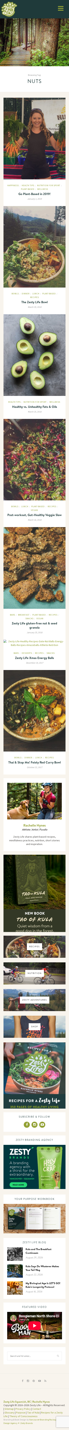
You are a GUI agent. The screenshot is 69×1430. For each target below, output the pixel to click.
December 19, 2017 (34, 663)
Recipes (34, 297)
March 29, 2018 (34, 307)
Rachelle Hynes (34, 825)
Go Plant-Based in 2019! (34, 194)
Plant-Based (27, 189)
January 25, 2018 (34, 632)
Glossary (9, 1413)
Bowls (15, 293)
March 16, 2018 (34, 520)
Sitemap (9, 1409)
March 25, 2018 (34, 411)
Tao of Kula (33, 1413)
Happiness (13, 185)
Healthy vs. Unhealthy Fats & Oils (34, 407)
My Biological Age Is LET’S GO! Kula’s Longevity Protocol (43, 1285)
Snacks (29, 618)
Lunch (35, 293)
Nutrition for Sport (48, 185)
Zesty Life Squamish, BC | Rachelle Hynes (26, 1402)
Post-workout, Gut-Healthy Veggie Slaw (34, 515)
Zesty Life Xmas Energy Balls (34, 658)
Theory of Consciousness (23, 1416)
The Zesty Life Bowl (34, 302)
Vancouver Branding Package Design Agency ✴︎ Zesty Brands (30, 1421)
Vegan (34, 510)
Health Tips (28, 185)
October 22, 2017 (34, 767)
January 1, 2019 (34, 199)
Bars (12, 615)
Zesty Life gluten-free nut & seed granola (34, 625)
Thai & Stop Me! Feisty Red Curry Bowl (34, 762)
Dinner (25, 293)
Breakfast (23, 615)
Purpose (20, 1413)
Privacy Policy (23, 1409)
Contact (36, 1409)
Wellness (42, 189)
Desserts (27, 653)
